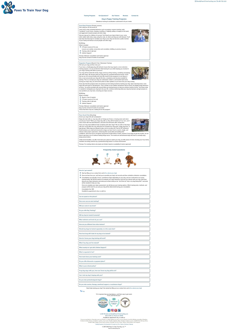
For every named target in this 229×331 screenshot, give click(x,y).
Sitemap (131, 324)
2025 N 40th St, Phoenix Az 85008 (114, 315)
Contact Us (134, 15)
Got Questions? (103, 15)
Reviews (125, 15)
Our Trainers (115, 15)
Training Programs (89, 15)
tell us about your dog (110, 173)
